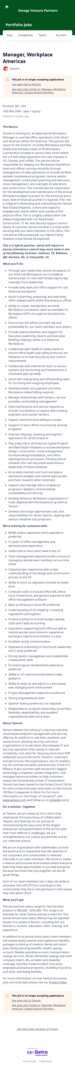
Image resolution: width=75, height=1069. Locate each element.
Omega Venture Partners (38, 10)
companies (25, 35)
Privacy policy (29, 1061)
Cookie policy (45, 1061)
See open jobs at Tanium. (26, 84)
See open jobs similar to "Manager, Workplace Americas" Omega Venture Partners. (39, 91)
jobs (10, 35)
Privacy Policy (58, 982)
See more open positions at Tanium (37, 1029)
